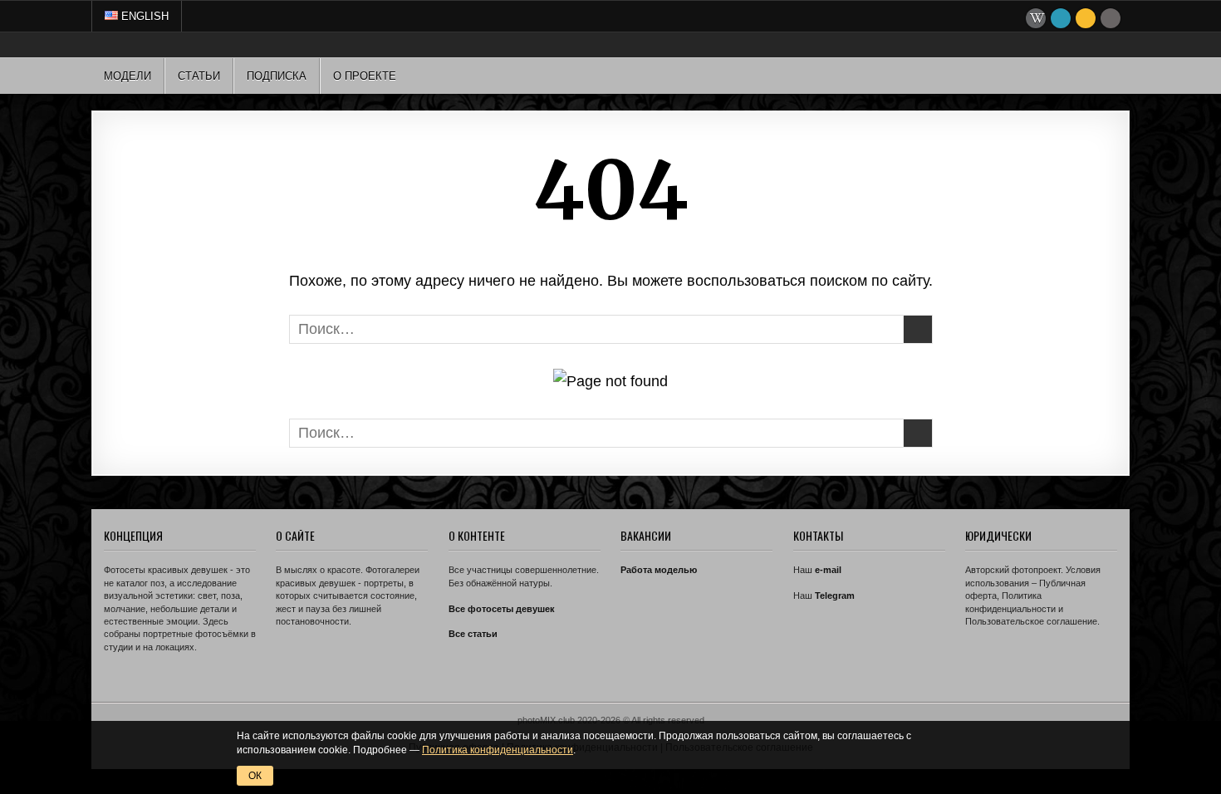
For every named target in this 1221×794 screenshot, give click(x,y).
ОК (255, 776)
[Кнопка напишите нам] (1061, 18)
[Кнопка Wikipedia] (1036, 18)
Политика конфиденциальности (497, 750)
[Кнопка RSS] (1086, 18)
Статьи (199, 76)
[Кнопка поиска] (1110, 18)
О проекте (364, 76)
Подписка (276, 76)
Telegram (835, 595)
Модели (127, 76)
